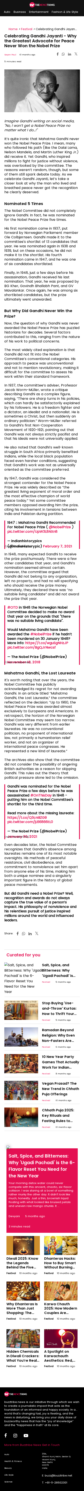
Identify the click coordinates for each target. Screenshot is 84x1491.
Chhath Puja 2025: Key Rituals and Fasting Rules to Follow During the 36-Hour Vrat (58, 1121)
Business (20, 12)
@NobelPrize (60, 527)
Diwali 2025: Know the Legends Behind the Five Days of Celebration (22, 1267)
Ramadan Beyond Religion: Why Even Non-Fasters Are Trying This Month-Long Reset (58, 1041)
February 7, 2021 (57, 546)
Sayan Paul (10, 54)
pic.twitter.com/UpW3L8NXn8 (32, 531)
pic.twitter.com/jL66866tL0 (30, 821)
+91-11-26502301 (56, 1482)
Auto (7, 12)
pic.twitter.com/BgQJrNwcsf (31, 647)
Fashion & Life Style (65, 12)
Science (8, 1481)
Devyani (14, 1216)
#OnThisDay (41, 795)
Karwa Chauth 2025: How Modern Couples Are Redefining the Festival (60, 1313)
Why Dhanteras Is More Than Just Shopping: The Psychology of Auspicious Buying (22, 1313)
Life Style (9, 1474)
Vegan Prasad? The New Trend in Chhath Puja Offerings (60, 1089)
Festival (26, 29)
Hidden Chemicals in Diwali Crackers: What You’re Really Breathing (23, 1358)
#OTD (12, 607)
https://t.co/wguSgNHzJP (46, 642)
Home (13, 29)
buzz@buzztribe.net (58, 1475)
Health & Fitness (13, 1461)
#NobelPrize (40, 634)
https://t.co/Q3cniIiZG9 (27, 817)
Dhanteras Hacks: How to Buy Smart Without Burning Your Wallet (60, 1265)
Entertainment (38, 12)
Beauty (8, 1468)
